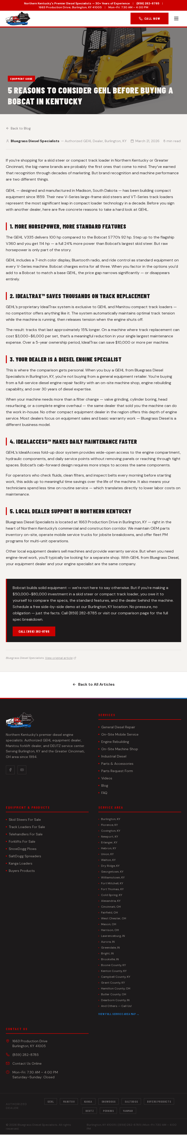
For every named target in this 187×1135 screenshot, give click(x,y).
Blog (104, 785)
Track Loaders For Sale (27, 827)
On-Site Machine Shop (119, 749)
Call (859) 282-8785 (34, 631)
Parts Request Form (117, 771)
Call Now (152, 18)
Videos (106, 778)
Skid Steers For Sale (25, 819)
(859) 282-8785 (147, 3)
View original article (59, 658)
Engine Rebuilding (115, 741)
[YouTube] (22, 770)
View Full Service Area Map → (119, 1013)
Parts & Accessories (117, 763)
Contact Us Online (27, 1063)
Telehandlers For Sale (26, 834)
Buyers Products (22, 870)
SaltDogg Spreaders (25, 856)
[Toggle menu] (176, 18)
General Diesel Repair (118, 727)
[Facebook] (10, 770)
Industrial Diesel (113, 756)
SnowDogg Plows (23, 849)
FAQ (104, 793)
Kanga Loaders (20, 863)
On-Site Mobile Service (120, 734)
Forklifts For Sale (22, 841)
